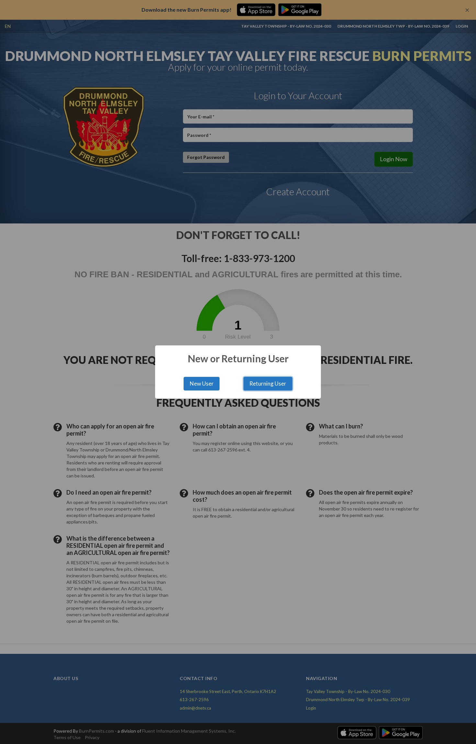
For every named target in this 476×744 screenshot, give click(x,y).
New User (202, 383)
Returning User (267, 383)
